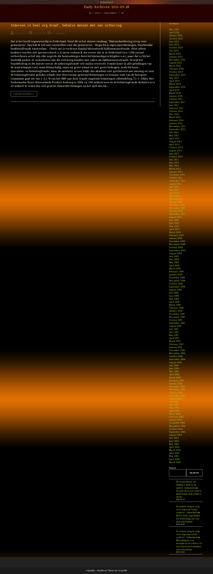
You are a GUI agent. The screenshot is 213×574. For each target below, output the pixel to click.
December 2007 (177, 313)
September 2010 (177, 213)
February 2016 (176, 120)
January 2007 (176, 347)
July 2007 (174, 329)
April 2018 (174, 90)
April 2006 (174, 374)
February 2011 (176, 198)
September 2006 (177, 359)
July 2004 (174, 437)
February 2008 (176, 307)
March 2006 (175, 377)
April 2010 (174, 229)
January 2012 (176, 171)
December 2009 (177, 241)
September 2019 (177, 74)
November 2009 (177, 244)
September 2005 (177, 395)
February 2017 (176, 108)
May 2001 (174, 456)
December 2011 (177, 174)
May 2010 (174, 226)
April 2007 (174, 338)
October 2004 (176, 428)
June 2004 (174, 441)
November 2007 (177, 316)
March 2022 (175, 65)
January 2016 (176, 123)
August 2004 (175, 434)
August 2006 (175, 362)
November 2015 (177, 126)
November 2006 (177, 353)
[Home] (90, 13)
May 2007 (174, 335)
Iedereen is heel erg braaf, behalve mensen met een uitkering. (67, 25)
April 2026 (174, 32)
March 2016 (175, 117)
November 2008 (177, 280)
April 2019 (174, 80)
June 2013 (174, 153)
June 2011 (174, 186)
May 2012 (174, 165)
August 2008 (175, 289)
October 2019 (176, 71)
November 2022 (177, 59)
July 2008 (174, 292)
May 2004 (174, 444)
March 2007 (175, 341)
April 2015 (174, 138)
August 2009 (175, 253)
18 (122, 13)
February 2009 (176, 271)
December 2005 (177, 386)
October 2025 (176, 38)
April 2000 (174, 459)
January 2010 (176, 238)
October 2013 (176, 147)
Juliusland (106, 2)
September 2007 (177, 322)
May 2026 (174, 29)
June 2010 (174, 223)
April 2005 (174, 410)
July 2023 (174, 50)
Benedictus (20, 33)
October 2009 (176, 247)
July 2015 (174, 132)
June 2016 (174, 114)
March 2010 (175, 232)
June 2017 (174, 105)
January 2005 (176, 419)
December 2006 (177, 350)
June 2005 (174, 404)
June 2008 (174, 295)
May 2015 (174, 135)
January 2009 (176, 274)
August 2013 (175, 150)
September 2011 (177, 180)
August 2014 (175, 141)
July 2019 (174, 77)
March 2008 (175, 304)
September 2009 (177, 250)
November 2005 (177, 389)
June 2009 (174, 259)
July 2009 (174, 256)
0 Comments (58, 33)
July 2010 (174, 220)
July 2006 (174, 365)
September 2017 (177, 102)
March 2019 (175, 83)
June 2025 (174, 41)
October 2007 (176, 319)
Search (172, 467)
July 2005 (174, 401)
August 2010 (175, 217)
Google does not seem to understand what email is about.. (189, 493)
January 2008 (176, 310)
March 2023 (175, 53)
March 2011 (175, 195)
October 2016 (176, 111)
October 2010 (176, 210)
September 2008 (177, 286)
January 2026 (176, 35)
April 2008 (174, 301)
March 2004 (175, 450)
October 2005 (176, 392)
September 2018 (177, 87)
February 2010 (176, 235)
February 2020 (176, 68)
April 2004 (174, 447)
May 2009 (174, 262)
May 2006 (174, 371)
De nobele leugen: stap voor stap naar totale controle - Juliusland (188, 509)
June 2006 (174, 368)
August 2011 (175, 183)
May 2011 (174, 189)
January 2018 (176, 96)
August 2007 (175, 325)
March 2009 (175, 268)
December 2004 (177, 422)
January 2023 (176, 56)
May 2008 (174, 298)
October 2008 (176, 283)
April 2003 (174, 453)
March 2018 (175, 93)
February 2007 (176, 344)
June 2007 (174, 332)
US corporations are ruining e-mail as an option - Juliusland (186, 484)
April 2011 (174, 192)
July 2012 (174, 159)
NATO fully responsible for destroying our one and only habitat (188, 518)
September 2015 (177, 129)
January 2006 (176, 383)
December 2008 (177, 277)
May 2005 (174, 407)
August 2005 (175, 398)
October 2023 (176, 47)
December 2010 (177, 204)
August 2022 (175, 62)
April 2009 (174, 265)
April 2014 (174, 144)
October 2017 (176, 98)
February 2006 (176, 380)
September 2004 (177, 431)
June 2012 (174, 162)
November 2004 (177, 425)
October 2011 (176, 177)
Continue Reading (25, 94)
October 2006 (176, 356)
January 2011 (176, 201)
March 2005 (175, 413)
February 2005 (176, 416)
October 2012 (176, 156)
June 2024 (174, 44)
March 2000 (175, 462)
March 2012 (175, 168)
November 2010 (177, 207)
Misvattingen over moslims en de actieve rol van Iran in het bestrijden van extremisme (189, 545)
